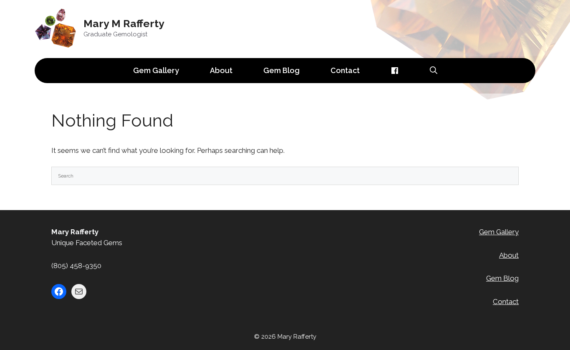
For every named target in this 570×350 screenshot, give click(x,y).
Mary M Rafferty (123, 23)
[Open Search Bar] (433, 70)
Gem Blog (281, 70)
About (221, 70)
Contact (345, 70)
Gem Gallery (156, 70)
